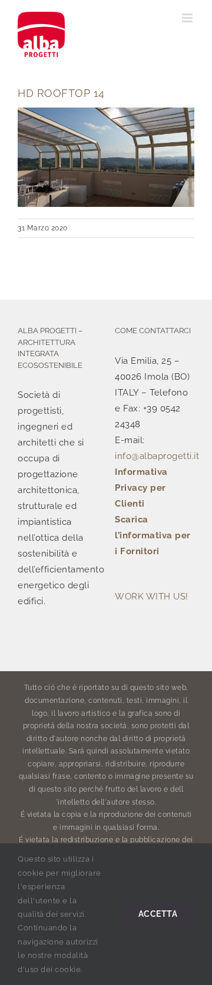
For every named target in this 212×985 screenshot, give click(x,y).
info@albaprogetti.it (157, 456)
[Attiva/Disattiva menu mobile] (188, 18)
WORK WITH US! (151, 596)
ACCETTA (158, 914)
